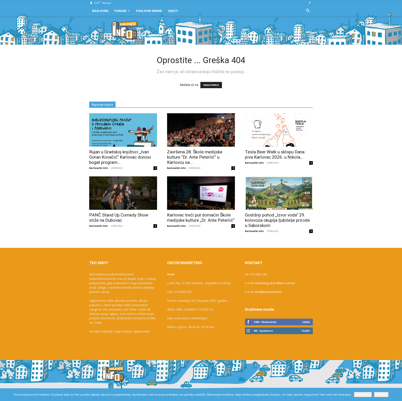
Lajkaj (306, 321)
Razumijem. (363, 394)
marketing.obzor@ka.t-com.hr (275, 283)
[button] (308, 11)
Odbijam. (381, 394)
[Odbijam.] (397, 395)
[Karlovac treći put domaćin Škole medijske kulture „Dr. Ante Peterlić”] (201, 193)
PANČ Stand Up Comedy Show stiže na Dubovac (118, 218)
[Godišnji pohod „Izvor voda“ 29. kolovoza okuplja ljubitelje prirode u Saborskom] (279, 193)
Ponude (120, 11)
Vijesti (173, 11)
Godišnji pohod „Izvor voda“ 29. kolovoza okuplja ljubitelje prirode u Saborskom (277, 220)
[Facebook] (310, 3)
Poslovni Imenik (149, 11)
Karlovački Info (98, 167)
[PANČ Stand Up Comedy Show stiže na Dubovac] (123, 193)
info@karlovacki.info (268, 292)
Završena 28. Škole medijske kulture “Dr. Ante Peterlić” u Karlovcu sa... (194, 157)
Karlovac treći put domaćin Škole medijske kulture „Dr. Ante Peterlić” (201, 218)
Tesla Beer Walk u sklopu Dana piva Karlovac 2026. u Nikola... (274, 154)
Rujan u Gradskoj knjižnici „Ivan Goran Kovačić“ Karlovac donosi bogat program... (120, 157)
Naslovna (100, 11)
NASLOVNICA (211, 85)
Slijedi (306, 330)
